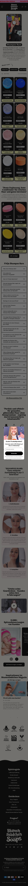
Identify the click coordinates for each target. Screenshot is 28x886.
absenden (14, 453)
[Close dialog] (21, 429)
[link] (14, 433)
